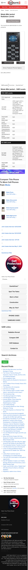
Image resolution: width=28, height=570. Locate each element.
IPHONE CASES (14, 315)
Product (7, 10)
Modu (7, 185)
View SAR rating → (11, 194)
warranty (14, 488)
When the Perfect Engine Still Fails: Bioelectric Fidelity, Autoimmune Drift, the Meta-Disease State (14, 437)
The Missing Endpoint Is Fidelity (12, 396)
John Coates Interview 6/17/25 (10, 240)
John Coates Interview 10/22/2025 (11, 233)
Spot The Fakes (14, 291)
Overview (11, 85)
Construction (14, 302)
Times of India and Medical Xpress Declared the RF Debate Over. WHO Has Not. (14, 450)
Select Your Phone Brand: (8, 276)
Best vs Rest (14, 297)
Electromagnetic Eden (9, 378)
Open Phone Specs (13, 21)
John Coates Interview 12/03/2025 (11, 226)
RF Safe (17, 555)
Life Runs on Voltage (8, 389)
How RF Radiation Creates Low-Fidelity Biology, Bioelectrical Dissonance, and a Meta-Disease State (14, 462)
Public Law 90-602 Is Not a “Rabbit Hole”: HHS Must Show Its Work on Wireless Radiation (14, 467)
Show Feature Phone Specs (12, 68)
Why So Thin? (14, 308)
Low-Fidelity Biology (8, 404)
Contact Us (14, 348)
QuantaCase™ (19, 85)
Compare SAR (14, 337)
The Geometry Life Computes (11, 387)
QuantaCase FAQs (7, 253)
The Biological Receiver (9, 397)
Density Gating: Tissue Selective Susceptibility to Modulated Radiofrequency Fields (12, 401)
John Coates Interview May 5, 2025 (12, 246)
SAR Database (14, 343)
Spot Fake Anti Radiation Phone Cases (17, 7)
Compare (21, 62)
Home (2, 10)
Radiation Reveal (14, 332)
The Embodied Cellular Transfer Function (14, 445)
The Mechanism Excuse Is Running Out (14, 447)
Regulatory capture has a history (12, 471)
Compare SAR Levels (6, 524)
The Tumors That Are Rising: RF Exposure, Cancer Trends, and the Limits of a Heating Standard (14, 374)
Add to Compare (8, 62)
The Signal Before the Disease (11, 431)
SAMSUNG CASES (14, 320)
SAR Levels (4, 85)
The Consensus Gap (8, 394)
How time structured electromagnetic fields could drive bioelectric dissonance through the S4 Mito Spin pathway (14, 415)
